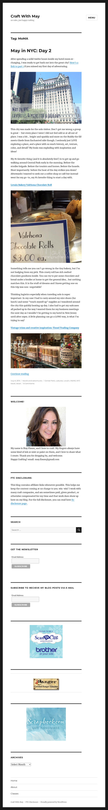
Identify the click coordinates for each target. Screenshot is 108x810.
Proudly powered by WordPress (54, 802)
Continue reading (20, 373)
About (14, 787)
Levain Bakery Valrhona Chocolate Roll (31, 185)
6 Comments (28, 383)
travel (18, 383)
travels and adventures (32, 381)
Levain (67, 381)
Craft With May (25, 16)
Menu (91, 17)
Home (14, 780)
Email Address (17, 557)
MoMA (73, 381)
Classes (14, 793)
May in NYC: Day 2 (31, 50)
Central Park (49, 381)
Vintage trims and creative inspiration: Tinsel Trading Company (45, 327)
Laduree (59, 381)
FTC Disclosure (32, 802)
